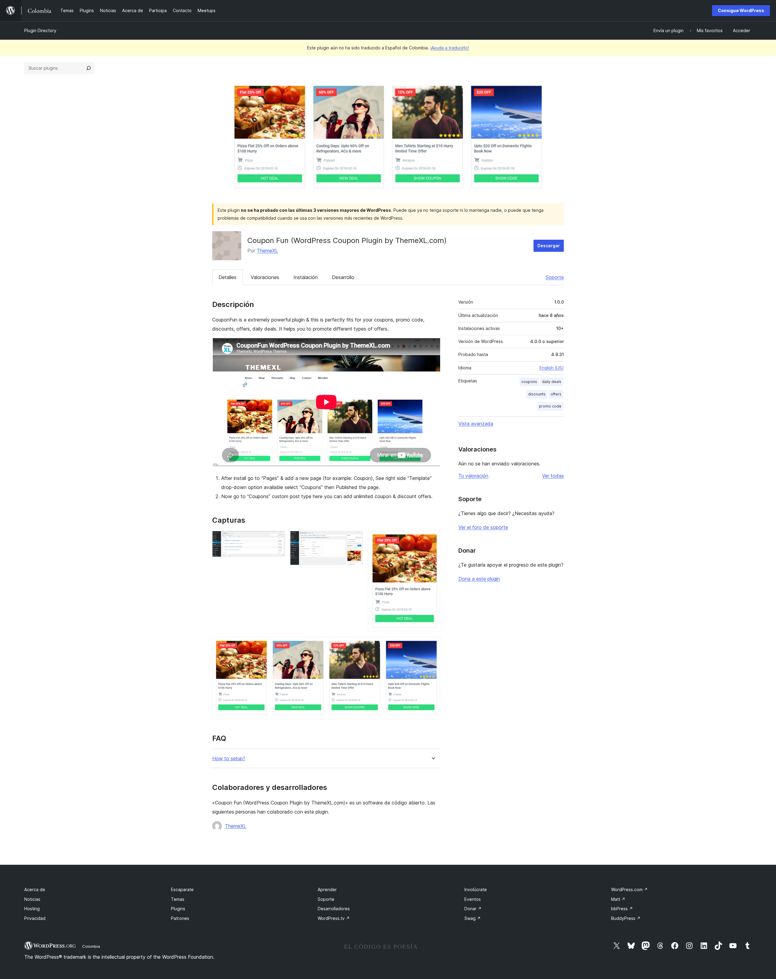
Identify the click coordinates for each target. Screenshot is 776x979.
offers (555, 394)
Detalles (227, 277)
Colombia (91, 946)
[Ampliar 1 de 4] (277, 539)
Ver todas (553, 476)
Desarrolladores (334, 908)
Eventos (472, 899)
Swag (472, 918)
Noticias (32, 899)
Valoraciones (265, 277)
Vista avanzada (475, 424)
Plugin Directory (40, 30)
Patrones (180, 918)
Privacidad (34, 918)
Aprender (327, 889)
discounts (537, 394)
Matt (618, 899)
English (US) (552, 367)
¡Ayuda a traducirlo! (449, 47)
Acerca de (34, 889)
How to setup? (228, 758)
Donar (473, 908)
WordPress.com (629, 889)
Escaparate (182, 889)
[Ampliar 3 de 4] (433, 539)
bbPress (622, 908)
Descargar (548, 245)
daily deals (551, 381)
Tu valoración (473, 476)
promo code (550, 406)
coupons (529, 381)
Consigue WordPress (741, 10)
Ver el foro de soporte (483, 527)
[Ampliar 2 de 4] (355, 539)
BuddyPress (626, 918)
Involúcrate (475, 889)
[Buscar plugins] (88, 68)
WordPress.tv (334, 918)
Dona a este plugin (479, 579)
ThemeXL (267, 251)
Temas (177, 899)
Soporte (555, 277)
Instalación (305, 277)
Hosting (32, 908)
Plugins (178, 908)
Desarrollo (343, 277)
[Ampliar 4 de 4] (433, 645)
